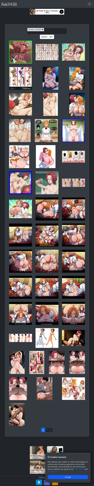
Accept (68, 477)
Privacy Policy (79, 469)
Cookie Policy (52, 471)
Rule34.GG (9, 4)
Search (44, 37)
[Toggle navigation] (89, 4)
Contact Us (43, 477)
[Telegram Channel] (39, 482)
